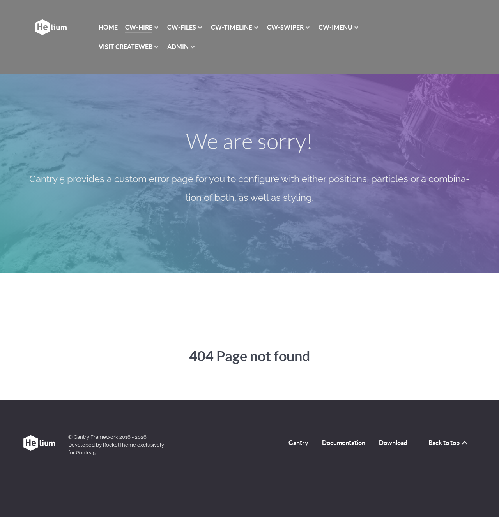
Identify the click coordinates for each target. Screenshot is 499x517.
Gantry (298, 442)
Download (393, 442)
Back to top (444, 442)
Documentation (343, 442)
